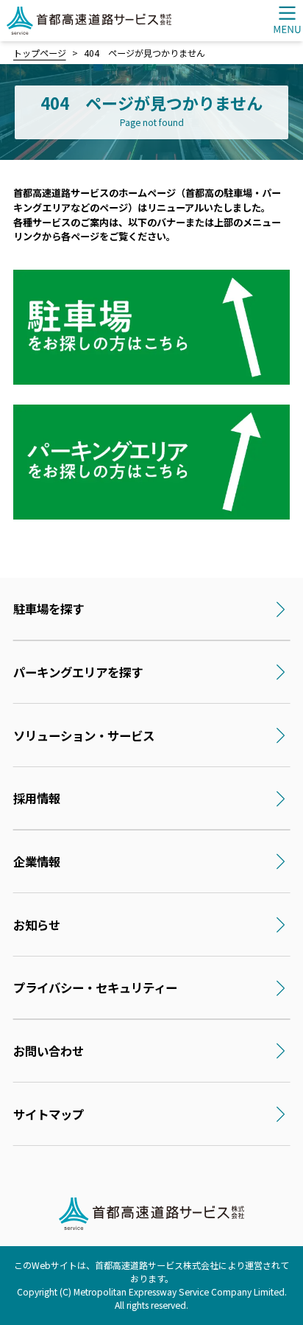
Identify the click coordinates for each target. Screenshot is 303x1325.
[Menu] (287, 19)
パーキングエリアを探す (78, 672)
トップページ (39, 52)
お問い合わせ (48, 1051)
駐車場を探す (48, 609)
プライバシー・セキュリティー (95, 987)
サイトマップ (48, 1114)
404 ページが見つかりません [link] (144, 52)
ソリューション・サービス (83, 735)
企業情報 (36, 861)
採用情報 (36, 798)
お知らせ (36, 925)
